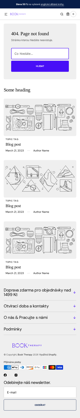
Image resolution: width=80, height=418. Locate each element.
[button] (6, 14)
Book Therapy (25, 354)
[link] (40, 117)
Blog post (13, 144)
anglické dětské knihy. (52, 4)
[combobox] (40, 53)
